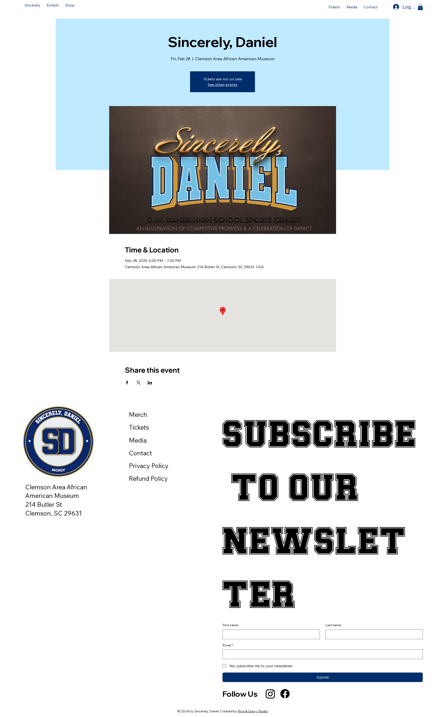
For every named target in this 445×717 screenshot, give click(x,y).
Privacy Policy (148, 466)
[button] (52, 5)
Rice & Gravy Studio (253, 711)
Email (227, 645)
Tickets (139, 427)
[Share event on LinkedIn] (150, 382)
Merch (138, 414)
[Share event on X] (138, 382)
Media (138, 440)
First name (230, 625)
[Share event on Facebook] (127, 382)
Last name (333, 625)
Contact (140, 453)
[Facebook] (285, 694)
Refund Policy (148, 478)
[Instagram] (270, 694)
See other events (222, 84)
